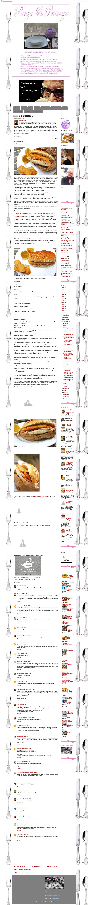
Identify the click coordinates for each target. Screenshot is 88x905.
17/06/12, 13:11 (26, 643)
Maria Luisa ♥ (20, 661)
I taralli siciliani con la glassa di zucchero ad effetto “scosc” (69, 464)
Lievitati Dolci (64, 235)
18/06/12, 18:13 (29, 783)
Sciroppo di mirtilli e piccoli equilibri (66, 595)
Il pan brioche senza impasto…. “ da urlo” (70, 490)
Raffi (18, 585)
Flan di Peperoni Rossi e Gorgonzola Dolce (69, 629)
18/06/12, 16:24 (37, 772)
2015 (63, 308)
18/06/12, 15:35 (26, 761)
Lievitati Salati (64, 237)
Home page (27, 111)
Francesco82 (20, 761)
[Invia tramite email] (34, 577)
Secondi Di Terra (64, 265)
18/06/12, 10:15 (31, 717)
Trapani (49, 215)
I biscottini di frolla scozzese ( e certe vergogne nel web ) (70, 450)
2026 (63, 287)
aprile (64, 390)
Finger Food (63, 227)
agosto (65, 323)
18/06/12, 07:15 (23, 704)
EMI (18, 808)
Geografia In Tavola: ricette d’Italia (23, 525)
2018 (63, 302)
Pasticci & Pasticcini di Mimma (67, 686)
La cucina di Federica (67, 613)
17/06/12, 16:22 (24, 653)
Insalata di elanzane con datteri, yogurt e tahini (70, 701)
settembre (65, 321)
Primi (30, 108)
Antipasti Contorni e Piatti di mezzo (27, 579)
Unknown (19, 725)
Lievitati (24, 108)
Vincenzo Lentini (55, 898)
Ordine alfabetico (37, 111)
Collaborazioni (64, 215)
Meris (18, 617)
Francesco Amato (56, 895)
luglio (64, 325)
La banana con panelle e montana (68, 362)
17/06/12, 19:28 (28, 673)
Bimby (64, 108)
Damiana (19, 593)
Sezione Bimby (64, 270)
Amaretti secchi (65, 707)
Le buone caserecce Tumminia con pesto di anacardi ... (68, 354)
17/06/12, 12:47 (23, 627)
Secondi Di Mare (64, 263)
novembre (65, 317)
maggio (65, 388)
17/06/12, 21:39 (24, 681)
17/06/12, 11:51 (27, 605)
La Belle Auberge (66, 572)
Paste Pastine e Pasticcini (66, 253)
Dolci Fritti (63, 224)
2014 (63, 310)
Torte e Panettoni (64, 276)
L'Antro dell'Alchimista (67, 625)
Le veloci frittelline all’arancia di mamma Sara (69, 531)
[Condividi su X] (36, 577)
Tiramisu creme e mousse (66, 273)
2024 (63, 291)
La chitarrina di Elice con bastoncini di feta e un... (68, 337)
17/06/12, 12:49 (28, 635)
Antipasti (17, 108)
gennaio (65, 396)
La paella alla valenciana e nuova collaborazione (68, 350)
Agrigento (54, 215)
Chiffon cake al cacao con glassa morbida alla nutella (70, 715)
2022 (63, 294)
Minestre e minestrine (65, 245)
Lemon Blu (64, 649)
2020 (63, 298)
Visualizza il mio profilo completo (21, 133)
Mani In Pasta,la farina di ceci (41, 496)
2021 (63, 296)
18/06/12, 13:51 (24, 736)
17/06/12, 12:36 (23, 617)
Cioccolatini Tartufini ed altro (67, 212)
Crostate (63, 219)
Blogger (52, 901)
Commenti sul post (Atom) (25, 869)
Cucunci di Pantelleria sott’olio (68, 425)
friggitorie (47, 225)
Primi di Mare (64, 256)
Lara (18, 627)
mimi (18, 704)
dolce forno (64, 729)
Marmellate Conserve (65, 243)
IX (27, 239)
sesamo (16, 218)
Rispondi (19, 589)
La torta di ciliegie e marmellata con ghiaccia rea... (67, 341)
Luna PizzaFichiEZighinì (22, 689)
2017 (63, 304)
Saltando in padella (66, 706)
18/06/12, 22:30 (22, 808)
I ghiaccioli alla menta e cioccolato (69, 502)
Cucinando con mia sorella (36, 555)
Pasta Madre (63, 252)
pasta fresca (63, 250)
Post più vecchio (52, 866)
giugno (65, 327)
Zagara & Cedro (65, 672)
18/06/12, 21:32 (25, 790)
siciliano (36, 218)
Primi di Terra (64, 258)
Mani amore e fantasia (67, 657)
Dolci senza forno (56, 108)
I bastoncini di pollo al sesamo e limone (68, 373)
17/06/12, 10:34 (23, 585)
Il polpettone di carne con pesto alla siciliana (68, 380)
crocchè (16, 219)
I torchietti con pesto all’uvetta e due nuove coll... (67, 369)
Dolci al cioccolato (65, 222)
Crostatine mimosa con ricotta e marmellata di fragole (70, 724)
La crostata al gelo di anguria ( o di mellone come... (68, 330)
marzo (64, 392)
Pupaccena (19, 834)
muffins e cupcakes (65, 246)
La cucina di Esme (21, 783)
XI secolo (31, 239)
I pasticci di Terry (66, 643)
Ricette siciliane (18, 111)
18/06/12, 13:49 (25, 725)
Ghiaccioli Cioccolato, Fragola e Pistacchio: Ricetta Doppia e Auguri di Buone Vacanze (67, 619)
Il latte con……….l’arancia (69, 477)
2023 (63, 292)
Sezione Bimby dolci (65, 271)
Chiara (18, 681)
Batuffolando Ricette (66, 604)
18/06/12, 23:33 (28, 816)
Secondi (37, 108)
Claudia (19, 736)
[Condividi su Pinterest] (39, 577)
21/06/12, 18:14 (26, 834)
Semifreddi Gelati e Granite (67, 267)
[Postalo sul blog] (35, 577)
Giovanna (19, 790)
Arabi (17, 239)
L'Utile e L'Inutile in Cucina (67, 232)
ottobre (65, 319)
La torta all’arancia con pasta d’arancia (68, 365)
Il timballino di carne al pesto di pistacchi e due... (68, 385)
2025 (63, 289)
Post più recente (19, 866)
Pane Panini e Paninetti (66, 248)
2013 (63, 312)
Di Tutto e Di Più (64, 220)
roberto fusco (20, 605)
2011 (63, 398)
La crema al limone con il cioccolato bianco (68, 333)
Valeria (18, 653)
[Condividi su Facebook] (38, 577)
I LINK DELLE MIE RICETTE (67, 229)
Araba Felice (20, 643)
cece (56, 239)
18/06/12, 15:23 (27, 748)
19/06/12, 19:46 (25, 824)
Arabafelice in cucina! (67, 697)
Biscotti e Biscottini (65, 211)
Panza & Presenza (66, 635)
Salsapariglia (65, 663)
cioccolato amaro (66, 720)
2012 (63, 313)
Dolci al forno (45, 108)
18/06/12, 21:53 (28, 798)
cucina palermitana (26, 215)
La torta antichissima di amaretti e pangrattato (69, 516)
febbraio (65, 394)
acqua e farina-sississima (65, 584)
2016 (63, 306)
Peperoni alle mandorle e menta (70, 637)
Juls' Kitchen (65, 677)
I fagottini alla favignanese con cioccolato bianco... (68, 358)
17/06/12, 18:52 (27, 661)
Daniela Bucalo (20, 748)
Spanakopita (70, 650)
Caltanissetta (17, 216)
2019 (63, 300)
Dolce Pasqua (70, 664)
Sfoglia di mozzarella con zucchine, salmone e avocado (70, 608)
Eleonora (19, 824)
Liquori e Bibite (64, 238)
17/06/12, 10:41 (25, 593)
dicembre (65, 315)
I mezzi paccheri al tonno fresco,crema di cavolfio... (68, 346)
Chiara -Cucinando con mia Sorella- (25, 772)
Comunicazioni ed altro (66, 217)
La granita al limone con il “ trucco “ (69, 438)
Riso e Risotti (64, 261)
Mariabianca (23, 120)
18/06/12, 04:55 (31, 689)
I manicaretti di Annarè (22, 717)
